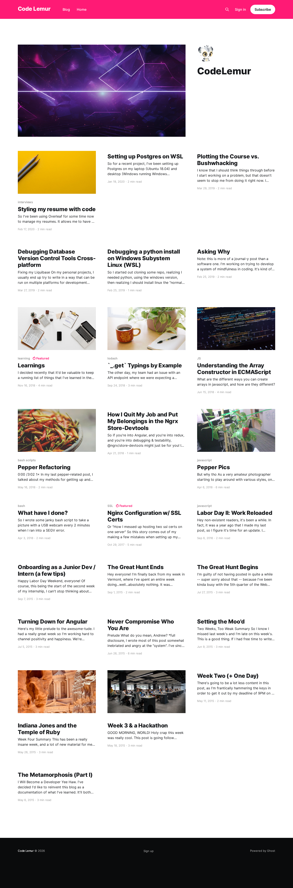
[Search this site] (227, 9)
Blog (66, 9)
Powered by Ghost (262, 850)
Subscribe (263, 9)
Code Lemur (34, 9)
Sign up (148, 851)
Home (81, 9)
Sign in (240, 9)
